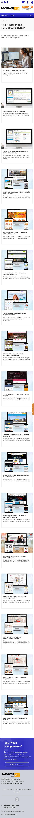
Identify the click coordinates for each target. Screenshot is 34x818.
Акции (21, 789)
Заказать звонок (9, 807)
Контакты (17, 792)
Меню (12, 15)
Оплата (9, 789)
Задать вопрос (16, 764)
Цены (4, 789)
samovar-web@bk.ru (10, 814)
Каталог (5, 15)
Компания (27, 789)
